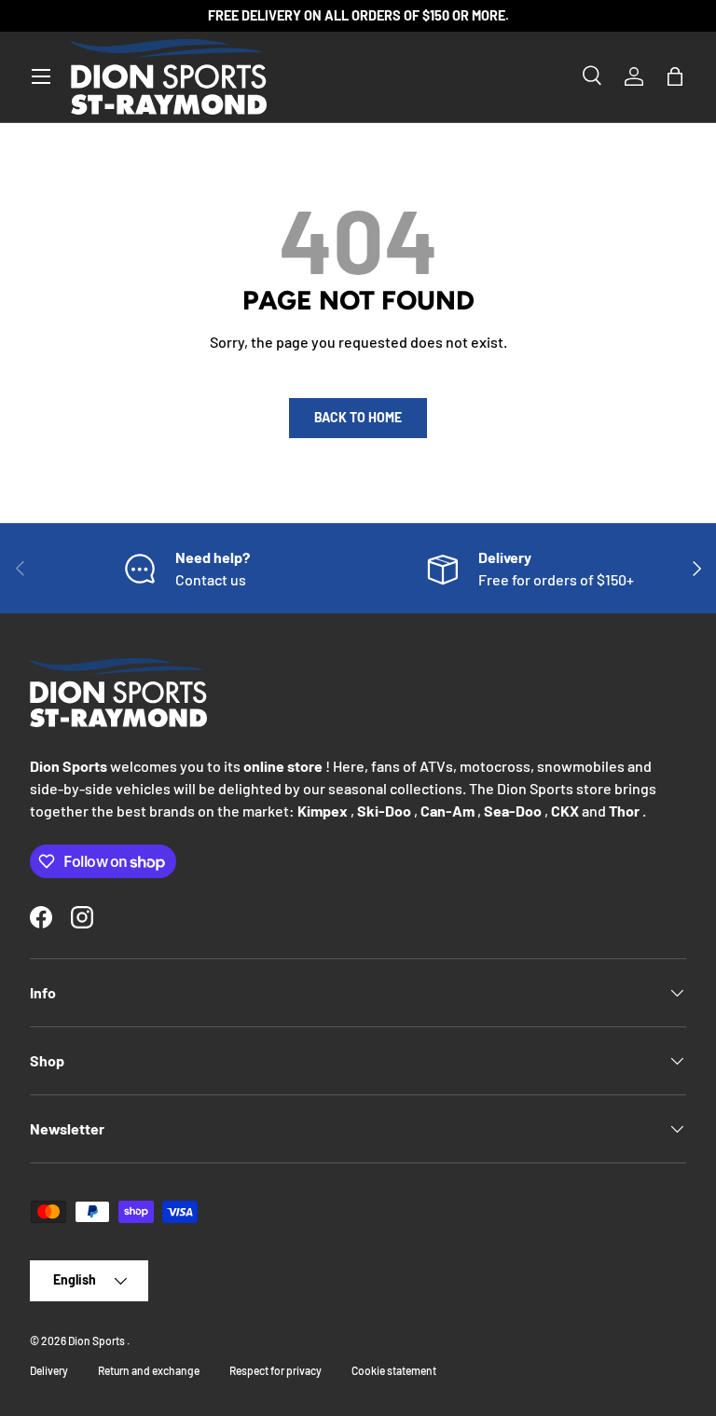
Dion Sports (97, 1340)
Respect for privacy (275, 1370)
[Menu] (41, 76)
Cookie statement (393, 1370)
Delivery (49, 1370)
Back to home (358, 417)
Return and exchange (149, 1370)
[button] (674, 76)
